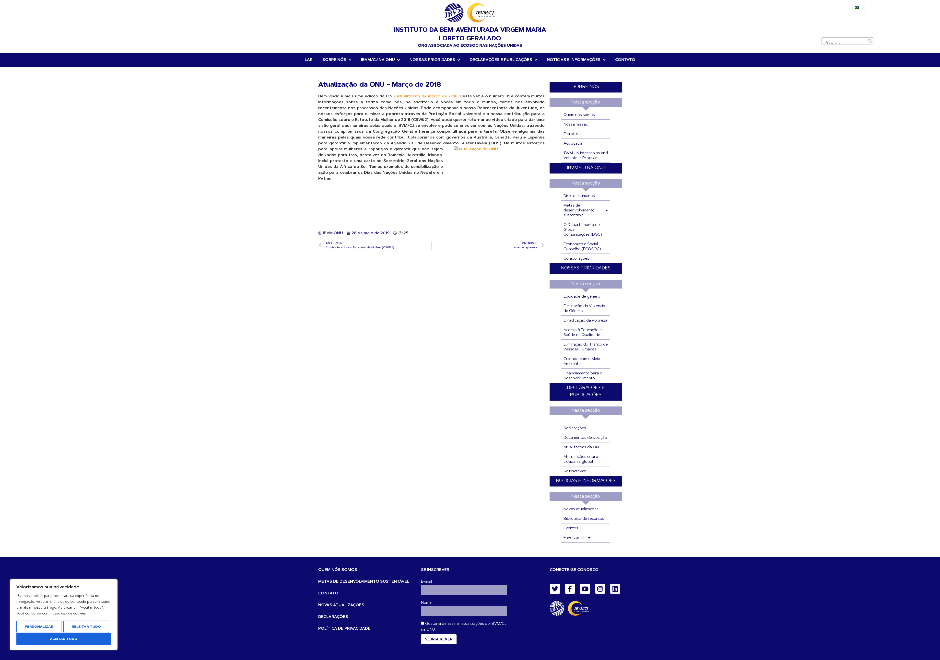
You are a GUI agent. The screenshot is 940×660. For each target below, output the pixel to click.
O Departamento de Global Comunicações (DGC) (583, 230)
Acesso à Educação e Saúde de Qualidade (583, 332)
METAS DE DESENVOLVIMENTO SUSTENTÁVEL (363, 582)
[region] (64, 614)
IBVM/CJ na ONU (378, 60)
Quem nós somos (579, 115)
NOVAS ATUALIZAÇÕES (341, 605)
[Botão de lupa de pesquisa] (869, 41)
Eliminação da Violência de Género (584, 308)
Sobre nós (334, 60)
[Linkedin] (615, 589)
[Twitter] (555, 589)
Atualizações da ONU (582, 447)
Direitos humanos (579, 196)
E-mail (426, 582)
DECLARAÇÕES (333, 617)
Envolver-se (575, 538)
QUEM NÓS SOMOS (337, 570)
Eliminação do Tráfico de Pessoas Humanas (586, 347)
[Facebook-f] (570, 589)
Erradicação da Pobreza (585, 321)
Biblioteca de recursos (584, 519)
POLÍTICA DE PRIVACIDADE (344, 629)
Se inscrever (575, 471)
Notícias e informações (573, 60)
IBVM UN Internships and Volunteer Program (586, 155)
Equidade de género (582, 297)
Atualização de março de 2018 (427, 96)
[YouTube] (585, 589)
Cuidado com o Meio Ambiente (582, 361)
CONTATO (328, 593)
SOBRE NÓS (586, 87)
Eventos (571, 528)
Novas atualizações (581, 509)
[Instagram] (600, 589)
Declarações (575, 428)
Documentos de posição (585, 438)
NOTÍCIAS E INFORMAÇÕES (585, 481)
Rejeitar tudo (86, 627)
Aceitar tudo (63, 639)
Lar (309, 60)
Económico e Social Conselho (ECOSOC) (582, 246)
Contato (625, 60)
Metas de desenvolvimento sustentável (579, 210)
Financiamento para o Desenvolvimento (583, 375)
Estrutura (572, 134)
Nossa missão (576, 125)
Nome (426, 603)
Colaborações (576, 259)
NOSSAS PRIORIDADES (432, 60)
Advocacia (573, 144)
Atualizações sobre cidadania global (581, 459)
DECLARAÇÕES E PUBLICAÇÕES (501, 60)
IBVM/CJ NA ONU (586, 168)
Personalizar (39, 627)
